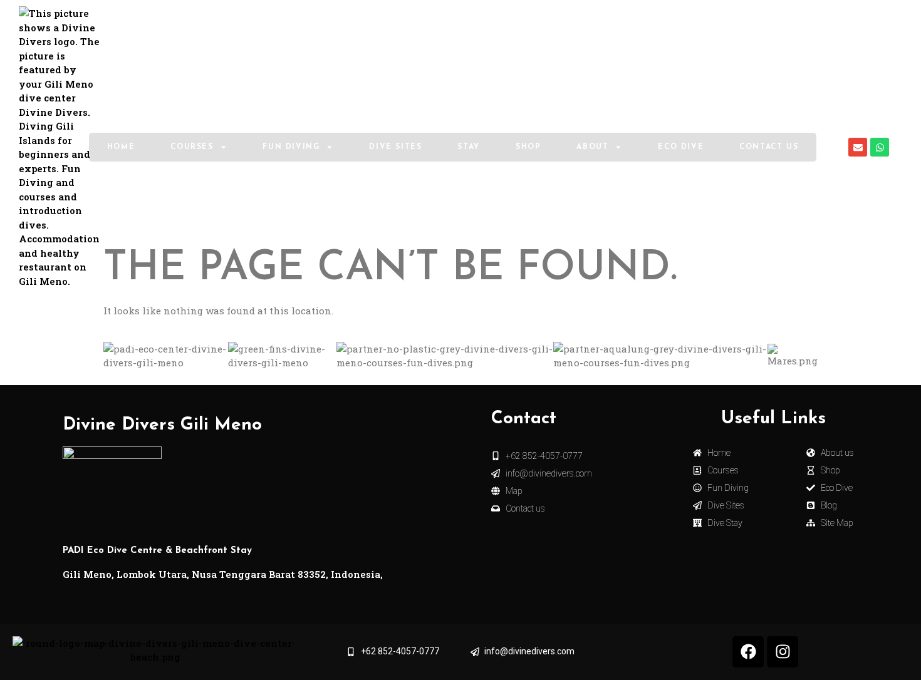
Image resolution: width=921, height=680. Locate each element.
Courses (191, 147)
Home (121, 147)
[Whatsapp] (879, 147)
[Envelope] (857, 147)
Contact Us (768, 147)
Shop (528, 147)
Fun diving (291, 147)
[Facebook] (748, 651)
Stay (468, 147)
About (592, 147)
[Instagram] (782, 651)
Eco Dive (681, 147)
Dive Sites (395, 147)
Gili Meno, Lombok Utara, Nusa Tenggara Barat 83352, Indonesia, (223, 574)
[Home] (59, 147)
